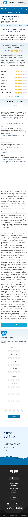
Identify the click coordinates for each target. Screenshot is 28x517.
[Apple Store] (19, 508)
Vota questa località (13, 96)
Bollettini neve (12, 25)
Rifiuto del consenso (14, 499)
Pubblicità (14, 485)
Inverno (10, 12)
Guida (3, 25)
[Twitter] (12, 504)
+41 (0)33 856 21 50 (9, 447)
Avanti (14, 416)
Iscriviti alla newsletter (14, 488)
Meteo (7, 8)
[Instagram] (16, 504)
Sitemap (14, 495)
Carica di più (14, 325)
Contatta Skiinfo (14, 483)
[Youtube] (8, 504)
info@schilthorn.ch (10, 450)
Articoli (20, 8)
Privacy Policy (14, 492)
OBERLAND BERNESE (7, 21)
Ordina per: (7, 105)
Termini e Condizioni (14, 493)
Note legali (14, 490)
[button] (25, 8)
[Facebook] (21, 504)
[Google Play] (10, 508)
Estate (16, 12)
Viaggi (13, 8)
